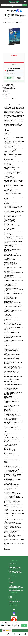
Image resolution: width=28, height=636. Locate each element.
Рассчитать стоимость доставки (14, 81)
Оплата (10, 596)
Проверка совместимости (14, 601)
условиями (3, 624)
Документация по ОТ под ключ (15, 572)
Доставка (11, 598)
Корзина (10, 566)
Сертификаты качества (14, 585)
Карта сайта (11, 570)
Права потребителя (13, 600)
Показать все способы (9, 78)
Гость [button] (14, 7)
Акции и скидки (14, 62)
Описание (6, 99)
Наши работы (11, 573)
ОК (24, 625)
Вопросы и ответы (12, 594)
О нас (10, 578)
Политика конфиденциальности (15, 586)
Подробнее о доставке (19, 78)
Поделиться (14, 64)
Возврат (10, 597)
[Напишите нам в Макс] (17, 10)
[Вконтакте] (14, 609)
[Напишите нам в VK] (21, 10)
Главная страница (12, 563)
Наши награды (12, 581)
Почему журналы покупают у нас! (16, 590)
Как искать (11, 602)
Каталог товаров (12, 564)
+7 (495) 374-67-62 (11, 10)
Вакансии (11, 583)
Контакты (11, 582)
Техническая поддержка (14, 604)
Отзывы (14, 99)
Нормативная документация (15, 571)
